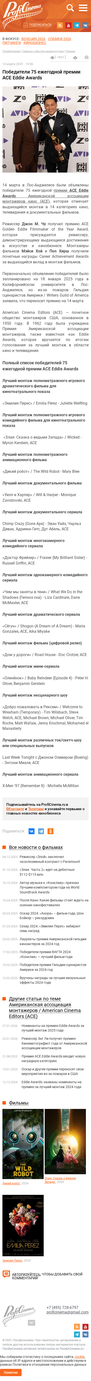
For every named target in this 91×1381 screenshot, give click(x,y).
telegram (77, 25)
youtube (68, 25)
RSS (60, 25)
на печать (75, 58)
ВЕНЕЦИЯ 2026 (33, 39)
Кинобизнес (35, 43)
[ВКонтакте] (31, 831)
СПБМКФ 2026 (59, 39)
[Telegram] (41, 831)
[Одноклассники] (50, 831)
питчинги (11, 43)
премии (61, 190)
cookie (79, 1357)
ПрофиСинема (11, 51)
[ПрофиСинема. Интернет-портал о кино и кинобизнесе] (22, 10)
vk (85, 25)
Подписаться (40, 24)
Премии (70, 51)
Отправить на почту (87, 57)
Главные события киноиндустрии (43, 51)
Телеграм (36, 809)
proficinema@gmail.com (68, 1312)
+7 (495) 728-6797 (62, 1307)
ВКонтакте (15, 809)
